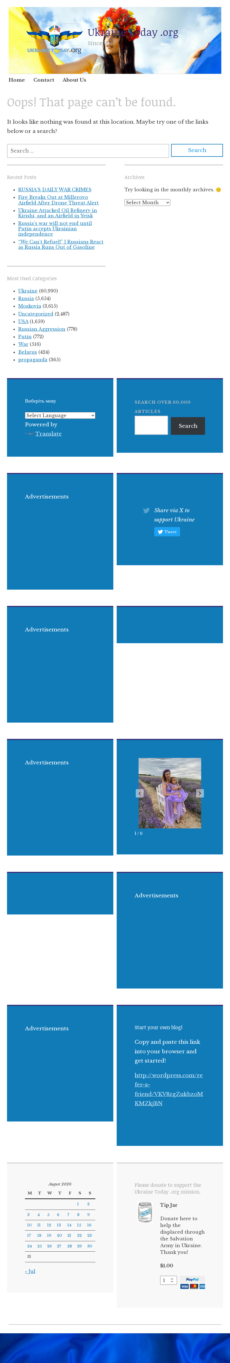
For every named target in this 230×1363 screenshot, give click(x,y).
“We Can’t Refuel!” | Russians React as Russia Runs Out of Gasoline (61, 244)
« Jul (30, 1271)
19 (49, 1235)
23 (89, 1235)
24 (29, 1246)
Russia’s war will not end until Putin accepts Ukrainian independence (55, 228)
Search (188, 426)
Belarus (27, 352)
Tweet (170, 532)
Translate (48, 434)
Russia (26, 298)
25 (39, 1246)
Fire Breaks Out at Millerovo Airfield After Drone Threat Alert (58, 199)
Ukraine (28, 291)
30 (89, 1246)
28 (69, 1246)
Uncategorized (35, 314)
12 (49, 1225)
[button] (200, 793)
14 (69, 1225)
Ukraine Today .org (133, 32)
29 (79, 1246)
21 (69, 1235)
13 (59, 1225)
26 (49, 1246)
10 (29, 1225)
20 (59, 1235)
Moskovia (29, 306)
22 (79, 1235)
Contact (43, 80)
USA (23, 321)
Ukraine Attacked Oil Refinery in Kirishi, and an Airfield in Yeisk (57, 213)
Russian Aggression (41, 329)
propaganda (32, 359)
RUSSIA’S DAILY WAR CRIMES (54, 189)
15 (79, 1225)
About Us (74, 80)
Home (17, 80)
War (23, 344)
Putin (25, 336)
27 (59, 1246)
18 (39, 1235)
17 (29, 1235)
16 (89, 1225)
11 (39, 1225)
